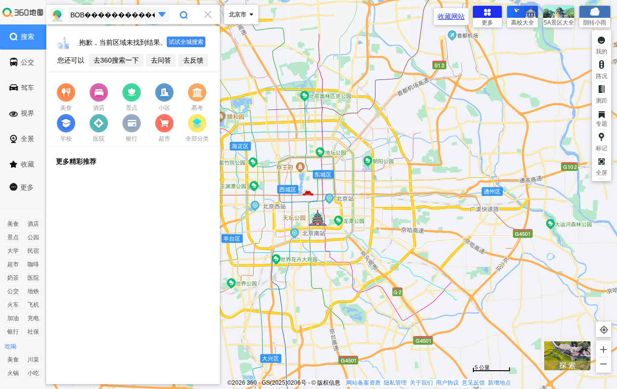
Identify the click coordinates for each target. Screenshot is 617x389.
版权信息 (328, 382)
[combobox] (133, 14)
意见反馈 (473, 382)
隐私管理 (395, 382)
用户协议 (447, 382)
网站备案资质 (363, 382)
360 (252, 382)
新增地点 (499, 382)
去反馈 (193, 60)
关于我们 (421, 382)
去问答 (161, 60)
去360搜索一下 (116, 60)
